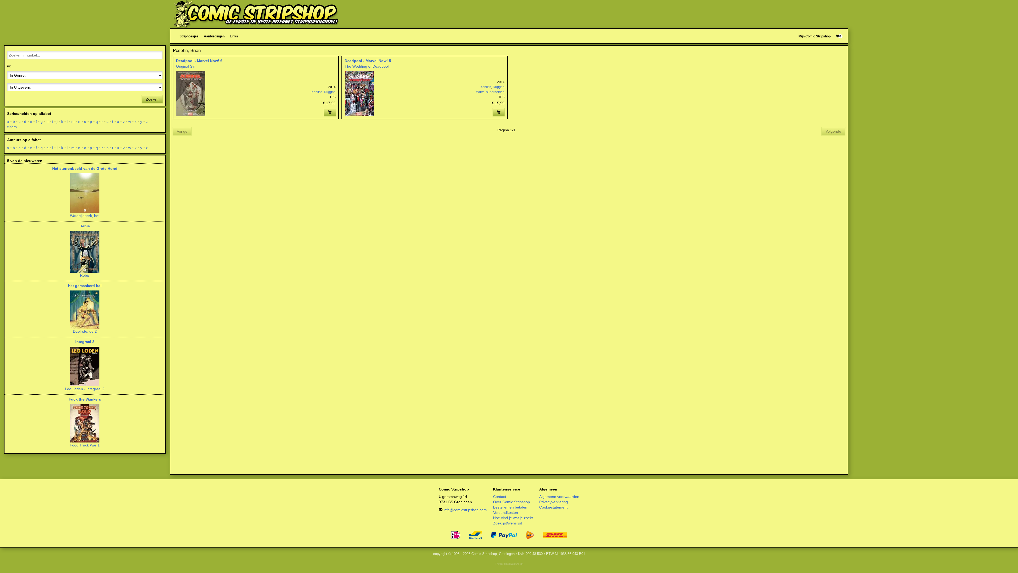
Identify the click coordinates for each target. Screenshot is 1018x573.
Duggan (330, 92)
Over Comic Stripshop (511, 502)
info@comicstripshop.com (465, 510)
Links (234, 36)
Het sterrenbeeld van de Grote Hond (84, 168)
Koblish (316, 92)
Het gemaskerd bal (85, 286)
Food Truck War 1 (85, 445)
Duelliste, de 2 (85, 331)
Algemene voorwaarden (559, 496)
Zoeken (152, 99)
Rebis (85, 226)
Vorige (182, 131)
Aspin (519, 563)
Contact (499, 496)
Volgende (833, 131)
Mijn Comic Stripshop (814, 36)
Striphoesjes (189, 36)
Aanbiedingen (214, 36)
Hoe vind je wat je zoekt (513, 518)
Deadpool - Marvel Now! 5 (368, 61)
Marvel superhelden (490, 92)
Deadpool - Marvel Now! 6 (199, 61)
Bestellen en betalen (510, 507)
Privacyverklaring (553, 502)
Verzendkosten (505, 512)
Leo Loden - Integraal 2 (84, 389)
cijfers (12, 127)
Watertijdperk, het (84, 216)
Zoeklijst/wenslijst (507, 523)
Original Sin (185, 66)
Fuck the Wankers (85, 399)
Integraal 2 (84, 342)
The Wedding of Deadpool (367, 66)
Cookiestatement (553, 507)
